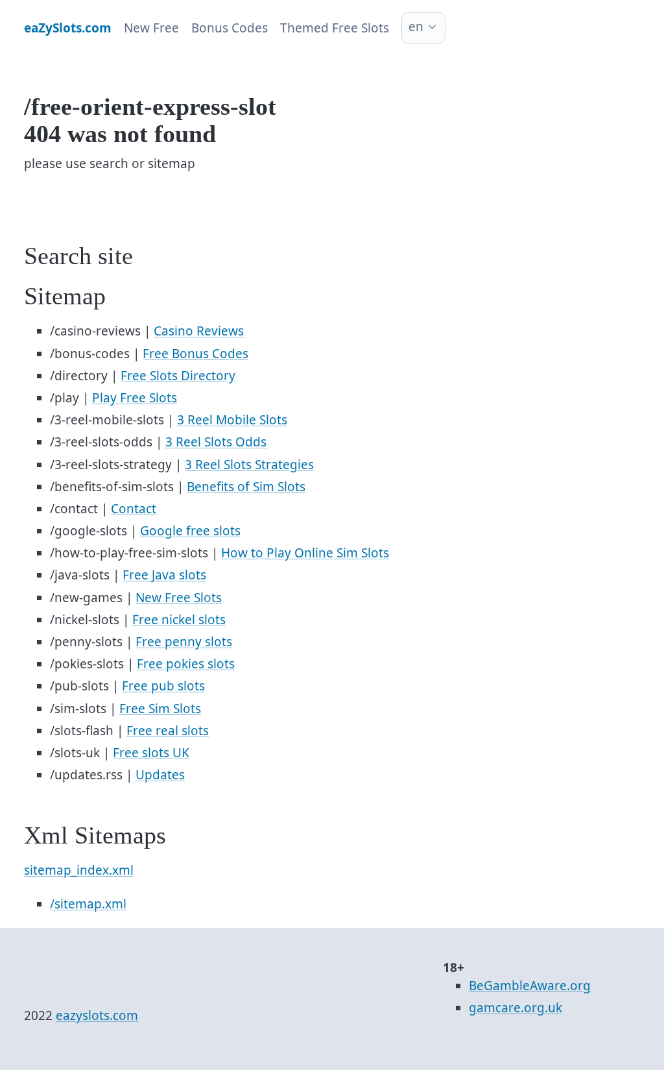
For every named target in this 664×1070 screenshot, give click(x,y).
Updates (160, 774)
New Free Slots (179, 597)
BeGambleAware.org (530, 985)
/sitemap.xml (88, 903)
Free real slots (167, 730)
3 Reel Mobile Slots (232, 419)
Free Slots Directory (178, 375)
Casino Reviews (199, 330)
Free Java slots (164, 574)
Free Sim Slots (160, 708)
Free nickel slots (179, 619)
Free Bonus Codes (195, 353)
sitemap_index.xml (79, 870)
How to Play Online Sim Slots (305, 552)
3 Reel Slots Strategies (249, 464)
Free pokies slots (186, 663)
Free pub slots (163, 685)
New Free (151, 27)
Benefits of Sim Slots (246, 486)
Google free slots (190, 530)
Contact (133, 508)
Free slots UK (151, 752)
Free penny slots (184, 641)
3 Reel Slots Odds (216, 441)
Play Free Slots (134, 397)
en (416, 26)
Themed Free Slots (334, 27)
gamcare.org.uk (515, 1007)
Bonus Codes (229, 27)
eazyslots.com (97, 1015)
